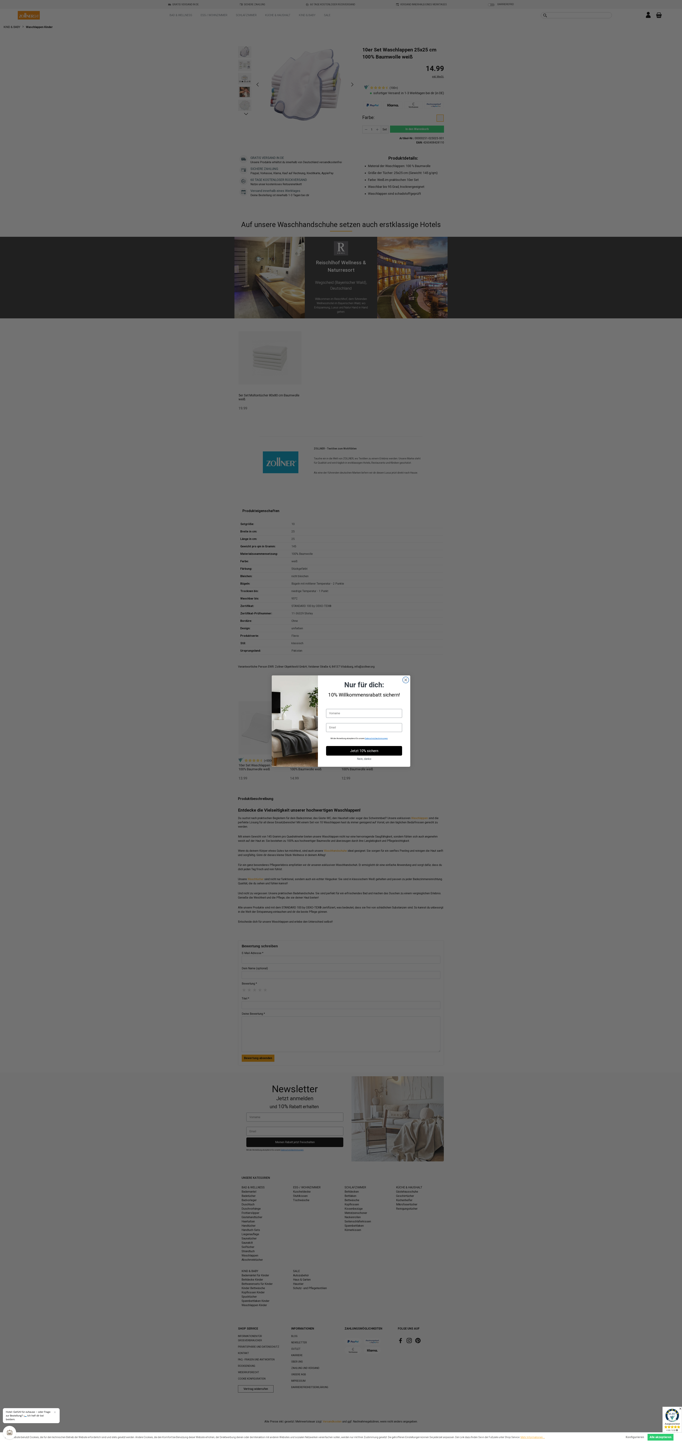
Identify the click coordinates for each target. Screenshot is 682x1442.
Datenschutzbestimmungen (376, 738)
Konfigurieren (635, 1437)
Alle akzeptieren (660, 1437)
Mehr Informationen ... (533, 1437)
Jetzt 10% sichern (364, 751)
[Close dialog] (406, 680)
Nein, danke (364, 759)
